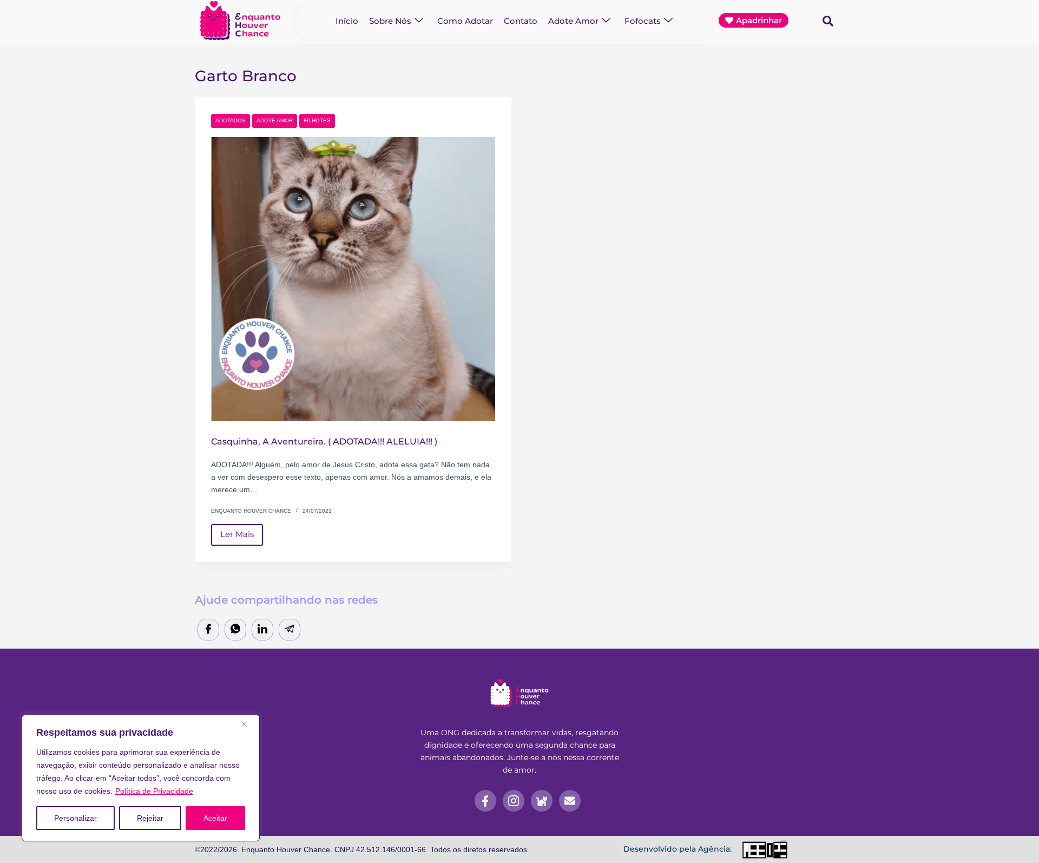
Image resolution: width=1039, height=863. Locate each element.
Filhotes (317, 120)
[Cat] (542, 801)
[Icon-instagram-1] (513, 801)
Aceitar (215, 818)
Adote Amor (573, 21)
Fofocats (642, 21)
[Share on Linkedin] (262, 629)
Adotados (230, 120)
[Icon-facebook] (485, 801)
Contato (520, 21)
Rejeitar (150, 818)
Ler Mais (241, 532)
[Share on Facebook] (208, 629)
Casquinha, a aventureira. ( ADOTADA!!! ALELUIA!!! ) (324, 441)
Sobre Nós (390, 21)
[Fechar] (248, 723)
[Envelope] (570, 801)
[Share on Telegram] (289, 629)
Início (347, 21)
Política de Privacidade (154, 791)
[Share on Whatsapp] (235, 629)
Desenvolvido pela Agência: (677, 849)
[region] (141, 778)
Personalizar (75, 818)
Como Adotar (465, 21)
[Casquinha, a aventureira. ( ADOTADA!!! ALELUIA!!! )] (353, 279)
